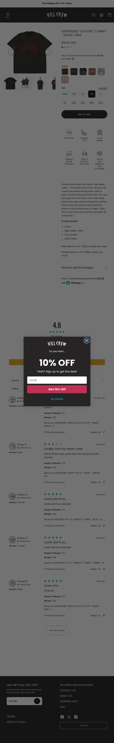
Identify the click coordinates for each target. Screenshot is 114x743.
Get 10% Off (57, 389)
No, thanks (57, 399)
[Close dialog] (86, 340)
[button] (57, 343)
